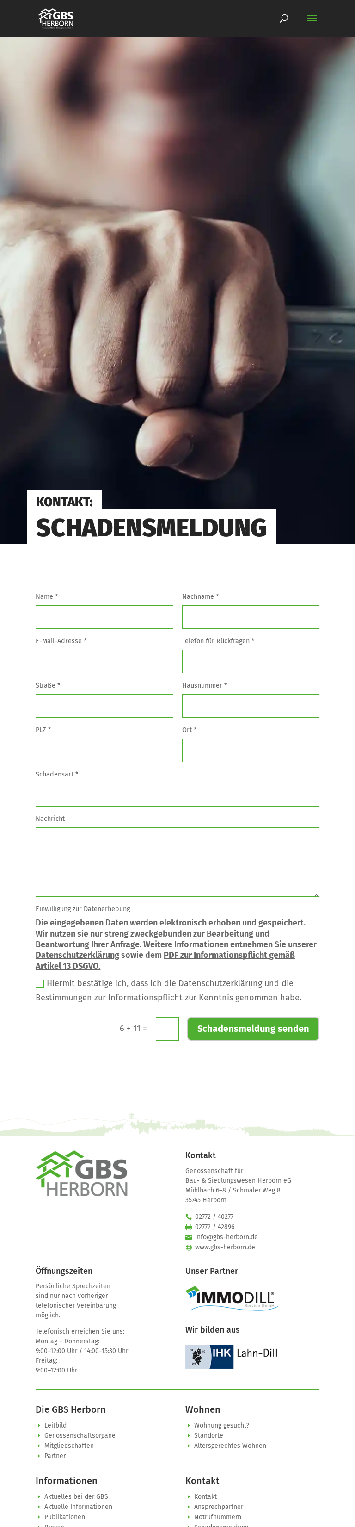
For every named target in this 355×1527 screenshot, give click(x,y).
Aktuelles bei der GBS (76, 1497)
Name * (47, 597)
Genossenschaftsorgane (80, 1436)
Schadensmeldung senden (253, 1028)
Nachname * (200, 597)
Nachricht (50, 819)
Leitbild (55, 1425)
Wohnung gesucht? (221, 1425)
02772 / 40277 (214, 1217)
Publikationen (64, 1517)
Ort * (189, 730)
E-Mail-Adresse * (61, 641)
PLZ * (43, 730)
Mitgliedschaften (69, 1446)
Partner (55, 1456)
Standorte (208, 1436)
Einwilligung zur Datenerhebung (83, 909)
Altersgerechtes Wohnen (230, 1446)
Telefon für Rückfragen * (218, 641)
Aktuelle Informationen (78, 1507)
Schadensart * (57, 774)
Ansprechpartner (218, 1507)
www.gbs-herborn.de (225, 1247)
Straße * (48, 685)
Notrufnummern (217, 1517)
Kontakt (205, 1497)
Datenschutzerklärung (77, 955)
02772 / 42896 (214, 1227)
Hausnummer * (204, 685)
